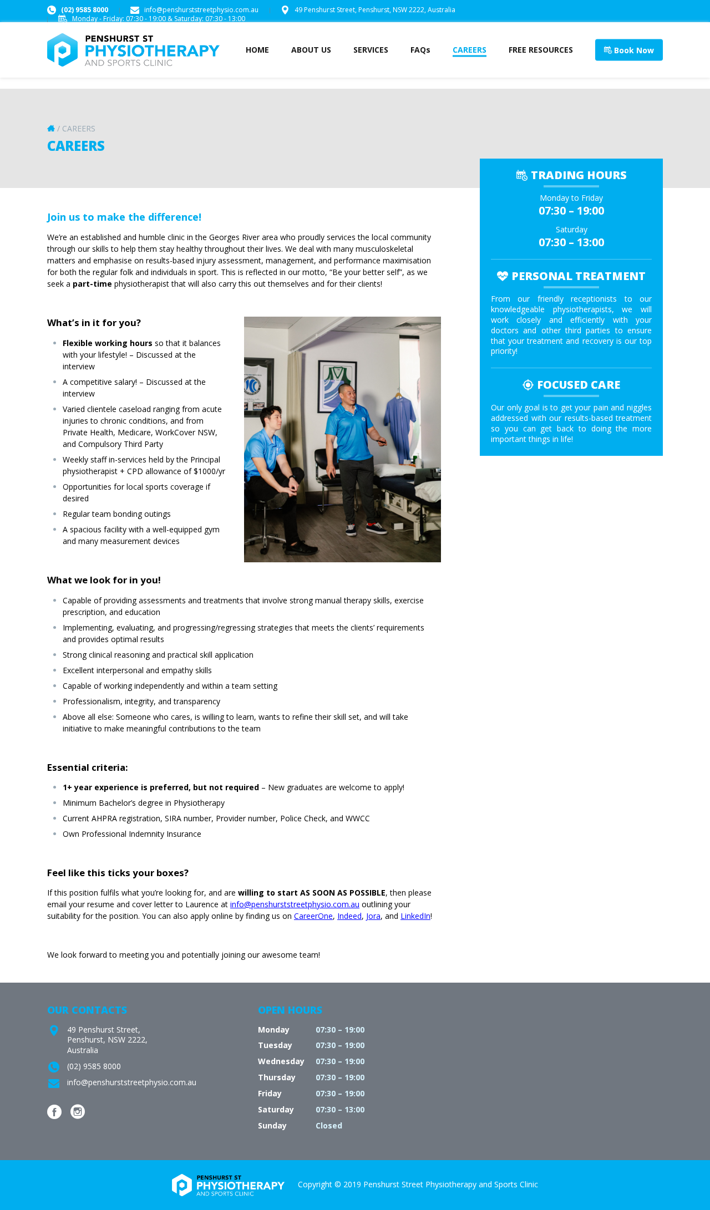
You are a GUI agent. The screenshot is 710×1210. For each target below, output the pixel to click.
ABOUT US (311, 49)
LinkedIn (415, 916)
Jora (373, 916)
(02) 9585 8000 (83, 9)
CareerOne (313, 916)
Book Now (633, 50)
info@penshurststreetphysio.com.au (200, 9)
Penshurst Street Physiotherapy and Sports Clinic (450, 1184)
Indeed (349, 916)
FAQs (420, 49)
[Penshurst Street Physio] (133, 62)
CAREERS (469, 49)
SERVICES (370, 49)
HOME (257, 49)
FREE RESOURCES (541, 49)
